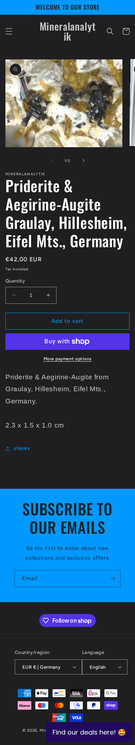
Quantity (15, 281)
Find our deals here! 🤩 (89, 732)
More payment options (68, 358)
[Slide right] (83, 160)
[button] (9, 31)
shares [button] (22, 448)
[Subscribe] (112, 578)
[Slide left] (52, 160)
